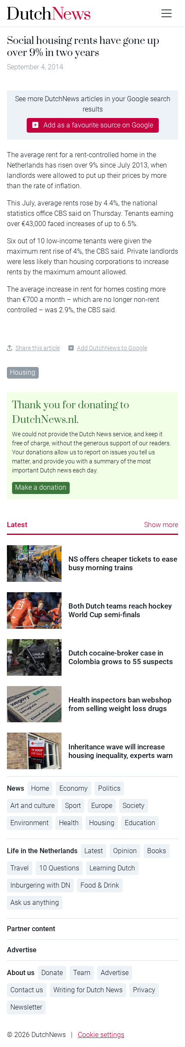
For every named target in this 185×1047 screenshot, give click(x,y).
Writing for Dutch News (88, 990)
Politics (109, 788)
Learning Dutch (112, 868)
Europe (101, 806)
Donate (52, 973)
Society (134, 806)
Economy (73, 788)
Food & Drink (99, 885)
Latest (17, 524)
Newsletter (26, 1007)
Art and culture (32, 806)
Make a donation (40, 487)
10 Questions (59, 868)
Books (156, 851)
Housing (22, 372)
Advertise (115, 973)
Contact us (26, 990)
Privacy (144, 990)
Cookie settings (101, 1035)
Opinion (125, 851)
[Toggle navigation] (166, 13)
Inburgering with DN (40, 885)
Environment (29, 823)
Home (40, 788)
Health (69, 823)
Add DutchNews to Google (112, 348)
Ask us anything (34, 902)
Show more (161, 525)
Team (81, 973)
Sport (73, 806)
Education (140, 823)
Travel (19, 868)
